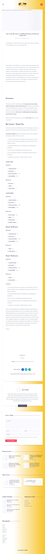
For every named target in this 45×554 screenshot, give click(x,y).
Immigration (4, 538)
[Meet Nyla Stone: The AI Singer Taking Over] (4, 501)
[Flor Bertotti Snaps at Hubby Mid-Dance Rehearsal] (4, 511)
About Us (26, 500)
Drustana (22, 361)
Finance (3, 527)
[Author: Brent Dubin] (18, 389)
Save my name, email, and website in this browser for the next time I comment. (22, 437)
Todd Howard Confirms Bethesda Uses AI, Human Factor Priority (14, 465)
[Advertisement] (22, 56)
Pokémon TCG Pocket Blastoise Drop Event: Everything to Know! (34, 465)
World (3, 526)
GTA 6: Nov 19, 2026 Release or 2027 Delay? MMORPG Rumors (36, 457)
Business (4, 530)
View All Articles (23, 405)
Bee (19, 361)
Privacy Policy (27, 503)
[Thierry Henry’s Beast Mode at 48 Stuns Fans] (4, 506)
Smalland (31, 361)
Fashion (3, 541)
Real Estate (4, 539)
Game (25, 361)
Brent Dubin (25, 389)
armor (17, 361)
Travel (3, 536)
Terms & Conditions (28, 506)
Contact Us (27, 501)
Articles (3, 542)
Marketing (4, 532)
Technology (4, 529)
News (28, 361)
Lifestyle (4, 535)
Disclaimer (27, 504)
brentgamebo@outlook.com (25, 400)
